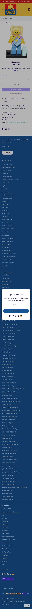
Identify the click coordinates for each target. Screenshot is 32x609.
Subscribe (16, 311)
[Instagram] (13, 316)
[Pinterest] (16, 316)
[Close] (28, 291)
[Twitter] (18, 316)
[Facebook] (10, 316)
